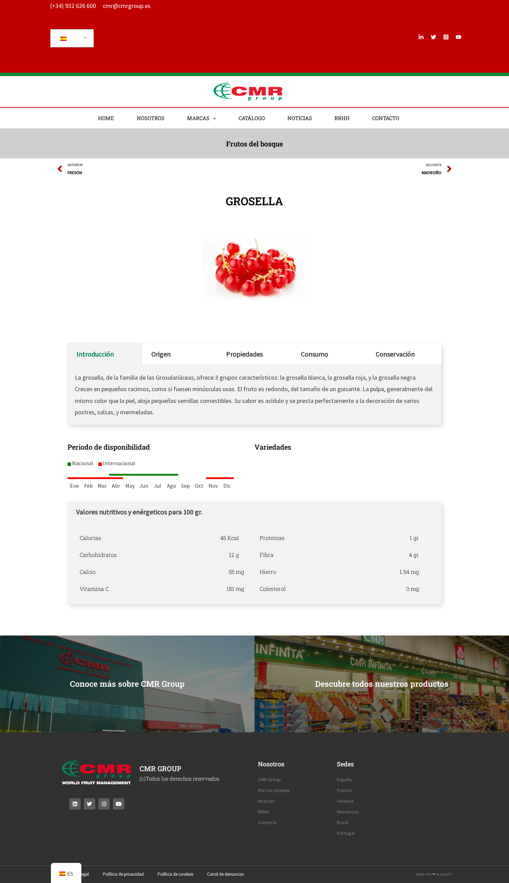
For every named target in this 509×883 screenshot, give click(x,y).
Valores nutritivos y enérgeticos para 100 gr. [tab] (139, 511)
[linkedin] (421, 37)
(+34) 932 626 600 (73, 6)
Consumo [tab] (314, 354)
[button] (212, 118)
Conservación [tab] (395, 354)
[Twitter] (433, 37)
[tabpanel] (254, 563)
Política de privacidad (123, 874)
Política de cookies (175, 874)
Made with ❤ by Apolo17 (434, 874)
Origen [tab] (161, 354)
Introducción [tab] (95, 354)
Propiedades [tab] (244, 354)
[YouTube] (458, 37)
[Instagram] (446, 37)
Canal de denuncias (225, 874)
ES (71, 38)
